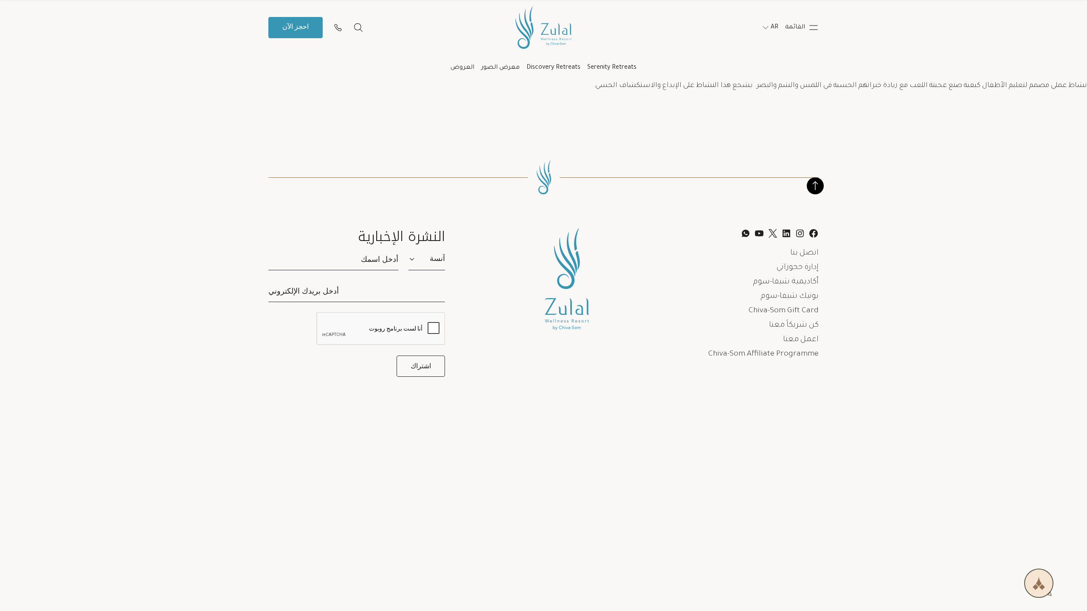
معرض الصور (500, 67)
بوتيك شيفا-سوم (790, 296)
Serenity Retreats (611, 67)
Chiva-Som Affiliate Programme (763, 354)
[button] (802, 27)
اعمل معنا (801, 340)
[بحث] (358, 27)
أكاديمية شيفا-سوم (786, 282)
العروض (462, 67)
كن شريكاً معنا (794, 325)
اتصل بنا (804, 253)
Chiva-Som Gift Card (784, 311)
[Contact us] (338, 27)
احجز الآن (295, 27)
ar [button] (774, 27)
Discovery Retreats (553, 67)
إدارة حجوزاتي (798, 267)
